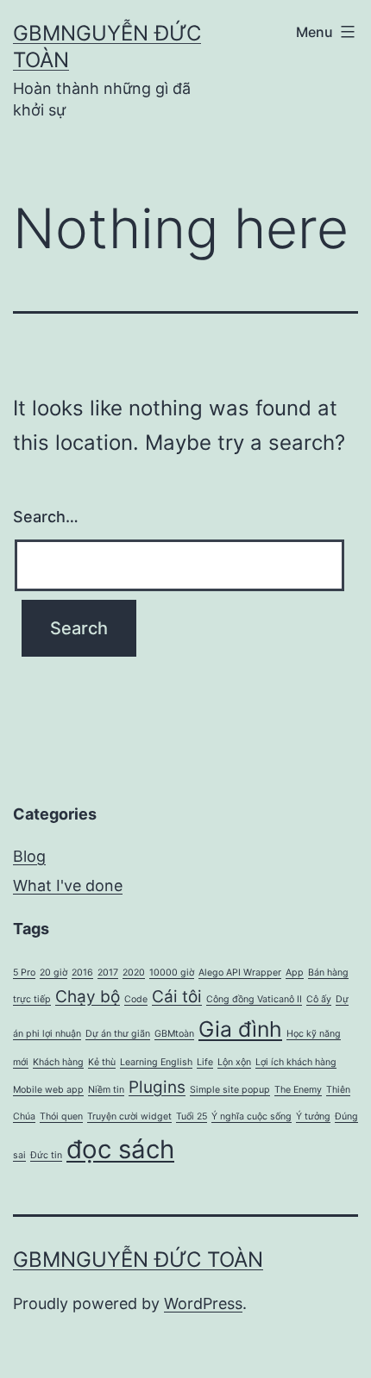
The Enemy (298, 1089)
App (295, 972)
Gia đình (240, 1029)
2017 (107, 972)
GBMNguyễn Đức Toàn (138, 1259)
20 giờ (53, 972)
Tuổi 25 (191, 1116)
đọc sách (120, 1149)
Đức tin (46, 1155)
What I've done (68, 885)
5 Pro (24, 972)
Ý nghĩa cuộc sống (251, 1116)
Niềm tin (106, 1089)
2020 (134, 972)
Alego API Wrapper (239, 972)
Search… (46, 517)
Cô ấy (318, 999)
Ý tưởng (313, 1116)
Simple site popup (230, 1089)
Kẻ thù (102, 1062)
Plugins (157, 1087)
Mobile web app (48, 1089)
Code (136, 999)
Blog (29, 856)
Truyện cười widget (129, 1116)
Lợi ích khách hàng (295, 1062)
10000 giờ (171, 972)
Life (205, 1062)
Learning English (156, 1062)
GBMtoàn (174, 1033)
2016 (82, 972)
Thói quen (61, 1116)
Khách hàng (58, 1062)
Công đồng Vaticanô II (254, 999)
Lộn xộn (234, 1062)
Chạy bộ (87, 997)
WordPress (203, 1303)
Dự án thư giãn (117, 1033)
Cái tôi (177, 997)
